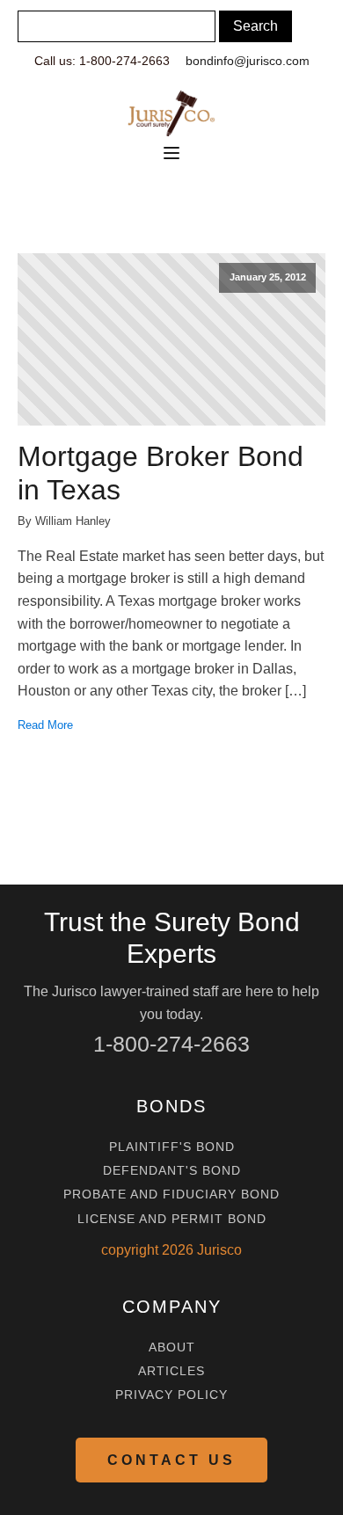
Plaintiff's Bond (172, 1147)
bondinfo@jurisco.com (248, 61)
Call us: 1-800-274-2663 (102, 61)
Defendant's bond (172, 1170)
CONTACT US (171, 1460)
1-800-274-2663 (171, 1043)
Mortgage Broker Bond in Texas (160, 473)
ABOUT (172, 1347)
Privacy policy (171, 1395)
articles (171, 1371)
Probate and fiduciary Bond (171, 1194)
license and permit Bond (171, 1219)
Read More (45, 725)
